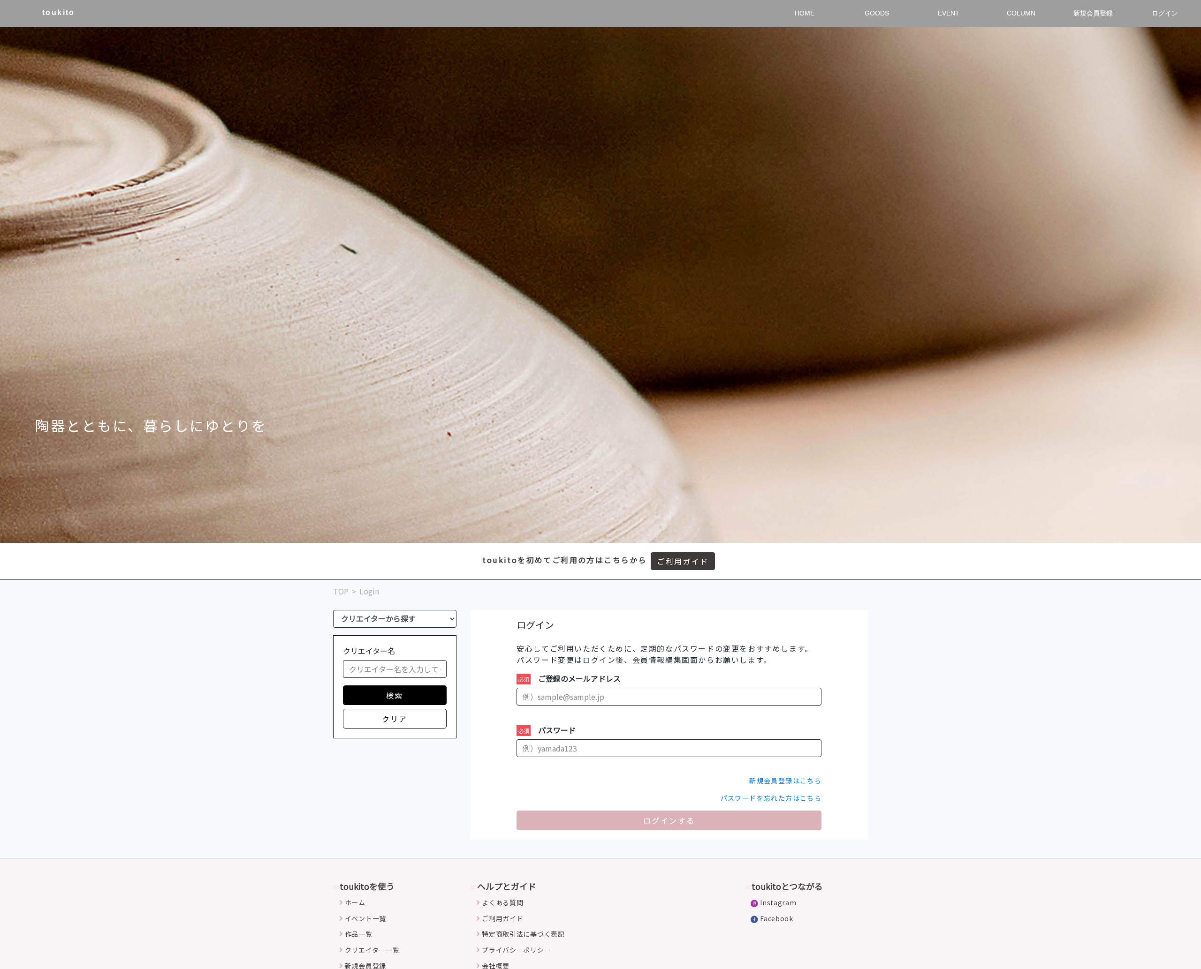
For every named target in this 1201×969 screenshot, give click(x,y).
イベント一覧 (365, 918)
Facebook (776, 918)
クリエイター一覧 (372, 949)
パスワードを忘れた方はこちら (771, 798)
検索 (394, 695)
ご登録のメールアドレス (579, 678)
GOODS (877, 13)
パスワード (557, 730)
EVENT (948, 13)
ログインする (669, 820)
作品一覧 (358, 934)
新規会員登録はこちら (785, 780)
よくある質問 (502, 902)
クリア (395, 718)
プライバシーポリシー (516, 949)
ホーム (355, 902)
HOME (804, 13)
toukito (58, 12)
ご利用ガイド (682, 561)
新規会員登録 (1093, 13)
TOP (341, 591)
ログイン (1165, 13)
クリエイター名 (369, 650)
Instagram (778, 902)
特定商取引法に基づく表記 (523, 934)
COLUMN (1021, 13)
